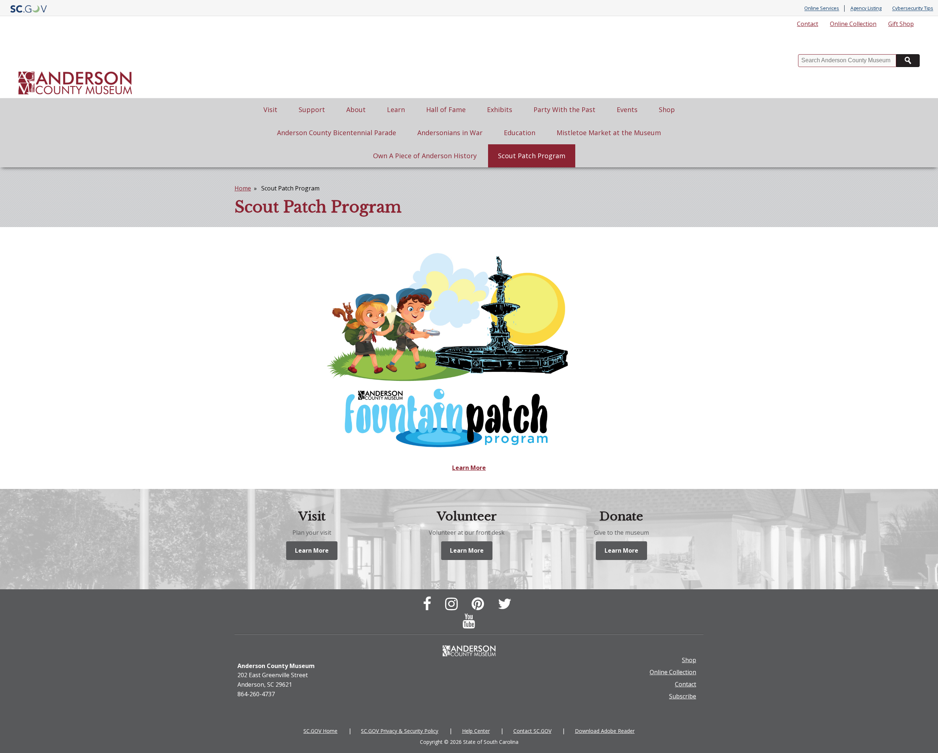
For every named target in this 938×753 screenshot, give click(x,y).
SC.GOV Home (320, 730)
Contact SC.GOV (532, 730)
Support (312, 109)
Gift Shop (901, 24)
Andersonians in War (450, 132)
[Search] (908, 60)
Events (627, 109)
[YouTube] (470, 624)
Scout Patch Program (531, 155)
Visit (270, 109)
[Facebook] (428, 607)
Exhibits (499, 109)
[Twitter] (507, 607)
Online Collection (853, 24)
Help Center (476, 730)
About (356, 109)
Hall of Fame (446, 109)
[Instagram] (453, 607)
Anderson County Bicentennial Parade (336, 132)
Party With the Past (564, 109)
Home (242, 188)
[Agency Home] (75, 65)
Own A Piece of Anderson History (425, 155)
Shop (667, 109)
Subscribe (682, 696)
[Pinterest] (479, 607)
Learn (396, 109)
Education (519, 132)
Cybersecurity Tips (912, 8)
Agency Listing (866, 8)
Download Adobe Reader (605, 730)
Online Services (821, 8)
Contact (807, 24)
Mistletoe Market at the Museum (609, 132)
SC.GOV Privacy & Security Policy (399, 730)
